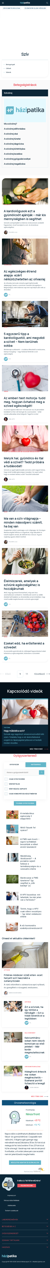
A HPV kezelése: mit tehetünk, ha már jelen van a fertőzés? (30, 897)
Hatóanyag (36, 764)
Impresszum (11, 1195)
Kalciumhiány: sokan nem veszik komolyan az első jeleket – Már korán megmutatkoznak (35, 1045)
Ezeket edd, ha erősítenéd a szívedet (24, 645)
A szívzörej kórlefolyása (14, 148)
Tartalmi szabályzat (11, 1211)
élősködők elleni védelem (35, 8)
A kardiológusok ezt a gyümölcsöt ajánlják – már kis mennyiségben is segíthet (25, 215)
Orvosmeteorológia (11, 8)
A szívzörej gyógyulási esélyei (17, 158)
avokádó (7, 204)
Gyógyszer (14, 764)
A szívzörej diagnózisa (14, 143)
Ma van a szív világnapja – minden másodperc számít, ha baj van (23, 522)
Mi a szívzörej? (10, 123)
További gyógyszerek (25, 803)
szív (5, 327)
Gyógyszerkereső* (10, 1233)
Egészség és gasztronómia (15, 574)
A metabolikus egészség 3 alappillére (27, 816)
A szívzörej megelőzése (14, 164)
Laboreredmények (10, 1219)
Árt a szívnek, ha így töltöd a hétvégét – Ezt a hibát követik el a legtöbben (34, 1012)
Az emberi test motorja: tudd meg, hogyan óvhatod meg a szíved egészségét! (25, 402)
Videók (8, 72)
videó (6, 391)
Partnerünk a (28, 1172)
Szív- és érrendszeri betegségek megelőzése (21, 452)
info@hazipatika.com (38, 1261)
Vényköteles (14, 784)
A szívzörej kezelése (13, 153)
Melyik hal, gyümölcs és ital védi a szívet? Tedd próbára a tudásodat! (24, 462)
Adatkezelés (12, 1205)
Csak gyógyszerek (17, 779)
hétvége (28, 1002)
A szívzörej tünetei (12, 138)
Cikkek (8, 68)
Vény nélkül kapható (18, 789)
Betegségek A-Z (9, 1226)
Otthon (7, 970)
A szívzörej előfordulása (14, 128)
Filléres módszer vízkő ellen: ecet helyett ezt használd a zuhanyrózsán (23, 978)
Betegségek (10, 64)
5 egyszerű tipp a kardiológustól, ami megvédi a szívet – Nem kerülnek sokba (24, 340)
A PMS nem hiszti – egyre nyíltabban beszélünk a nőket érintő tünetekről (30, 843)
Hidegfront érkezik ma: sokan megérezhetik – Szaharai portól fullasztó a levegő (35, 1077)
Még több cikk (37, 1096)
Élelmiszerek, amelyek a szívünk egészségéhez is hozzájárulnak (22, 585)
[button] (25, 1219)
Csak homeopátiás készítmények (23, 794)
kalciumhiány (30, 1033)
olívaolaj (8, 265)
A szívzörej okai (11, 133)
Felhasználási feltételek (11, 1200)
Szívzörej (8, 93)
